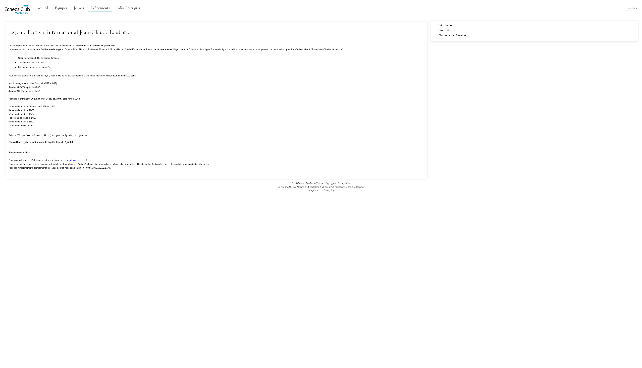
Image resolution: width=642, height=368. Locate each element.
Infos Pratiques (128, 8)
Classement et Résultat (452, 36)
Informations (447, 26)
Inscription (445, 31)
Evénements (100, 8)
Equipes (61, 8)
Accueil (42, 8)
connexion (631, 8)
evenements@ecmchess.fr (74, 160)
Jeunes (79, 8)
